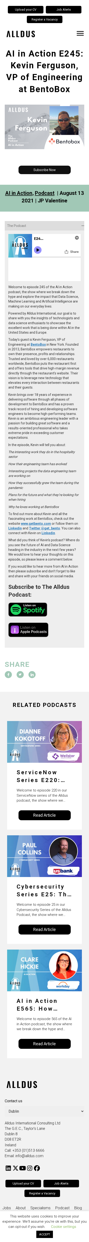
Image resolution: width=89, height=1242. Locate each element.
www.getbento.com (36, 523)
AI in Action (18, 193)
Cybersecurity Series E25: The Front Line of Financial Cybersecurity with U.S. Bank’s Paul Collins (44, 891)
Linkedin (15, 528)
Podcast (45, 193)
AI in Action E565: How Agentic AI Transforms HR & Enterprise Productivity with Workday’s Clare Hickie (43, 1005)
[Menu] (80, 33)
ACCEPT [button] (44, 1234)
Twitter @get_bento (44, 528)
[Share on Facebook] (8, 674)
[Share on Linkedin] (32, 674)
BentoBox (38, 344)
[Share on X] (20, 674)
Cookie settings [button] (63, 1227)
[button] (45, 170)
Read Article (44, 815)
